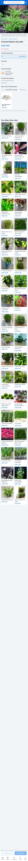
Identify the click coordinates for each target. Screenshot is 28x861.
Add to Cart (8, 853)
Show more (4, 83)
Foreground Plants (13, 39)
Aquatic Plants (4, 39)
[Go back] (2, 2)
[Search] (5, 2)
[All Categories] (26, 2)
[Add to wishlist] (26, 45)
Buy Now (21, 853)
